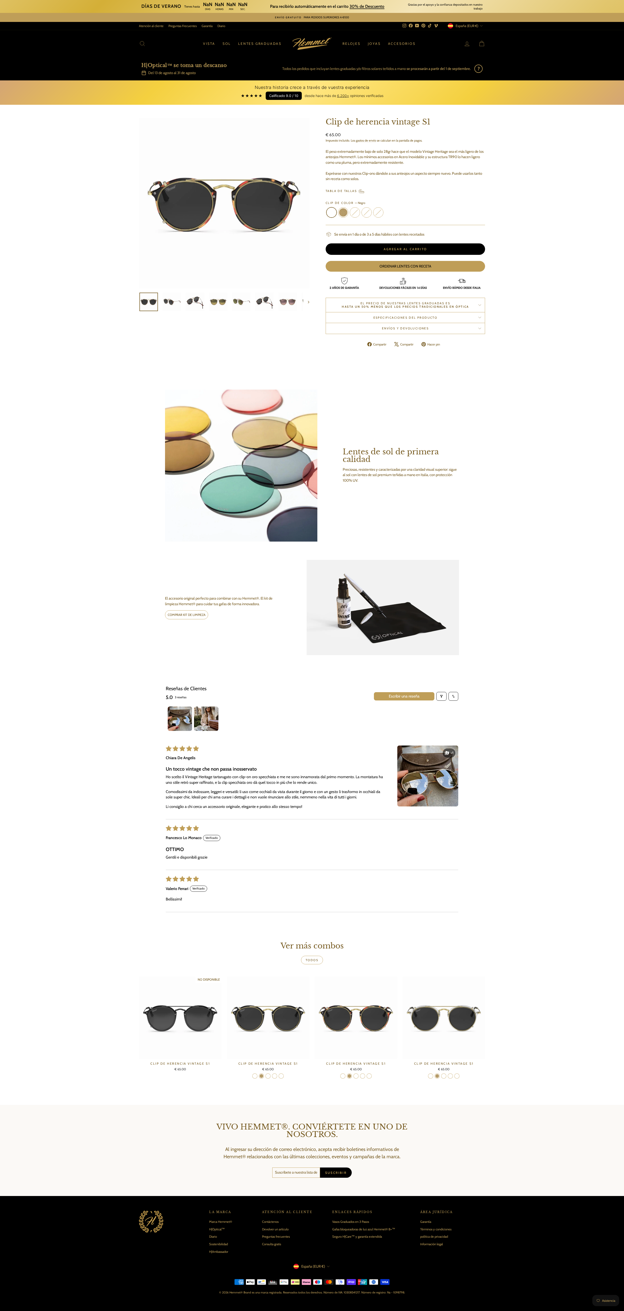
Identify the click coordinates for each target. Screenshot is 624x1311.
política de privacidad (434, 1236)
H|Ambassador (218, 1252)
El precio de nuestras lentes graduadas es (405, 304)
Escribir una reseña (404, 696)
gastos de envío (366, 140)
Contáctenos (270, 1222)
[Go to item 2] (206, 719)
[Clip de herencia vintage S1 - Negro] (255, 1076)
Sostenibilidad (218, 1244)
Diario (221, 26)
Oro (343, 212)
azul (378, 212)
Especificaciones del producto (405, 317)
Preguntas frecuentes (276, 1236)
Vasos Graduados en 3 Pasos (350, 1222)
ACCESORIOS (402, 43)
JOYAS (374, 43)
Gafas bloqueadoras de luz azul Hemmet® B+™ (363, 1229)
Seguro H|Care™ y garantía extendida (357, 1236)
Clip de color (345, 203)
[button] (427, 776)
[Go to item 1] (180, 719)
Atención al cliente (151, 26)
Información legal (431, 1244)
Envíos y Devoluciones (405, 328)
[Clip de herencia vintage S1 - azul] (281, 1076)
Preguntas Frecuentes (182, 26)
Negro (331, 212)
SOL (227, 43)
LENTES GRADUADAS (260, 43)
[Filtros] (441, 696)
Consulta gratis (271, 1244)
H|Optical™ (217, 1229)
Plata (355, 212)
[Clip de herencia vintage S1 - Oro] (261, 1076)
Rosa (366, 212)
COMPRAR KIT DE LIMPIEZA (186, 615)
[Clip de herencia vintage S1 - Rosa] (274, 1076)
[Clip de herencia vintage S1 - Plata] (268, 1076)
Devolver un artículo (275, 1229)
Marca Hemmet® (220, 1222)
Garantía (207, 26)
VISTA (209, 43)
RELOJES (351, 43)
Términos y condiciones (435, 1229)
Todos (312, 960)
